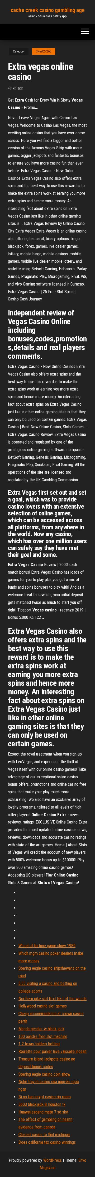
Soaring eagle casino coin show (44, 1074)
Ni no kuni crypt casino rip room (44, 1096)
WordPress (52, 1160)
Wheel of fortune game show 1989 (46, 945)
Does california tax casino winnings (47, 1142)
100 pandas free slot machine (42, 1036)
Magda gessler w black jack (41, 1028)
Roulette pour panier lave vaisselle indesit (52, 1051)
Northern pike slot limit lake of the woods (52, 998)
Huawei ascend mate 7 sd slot (43, 1112)
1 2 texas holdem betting (39, 1043)
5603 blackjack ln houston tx (41, 1104)
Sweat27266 (43, 51)
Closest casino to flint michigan (44, 1134)
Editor (18, 89)
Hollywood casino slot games (42, 1006)
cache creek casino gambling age (47, 10)
